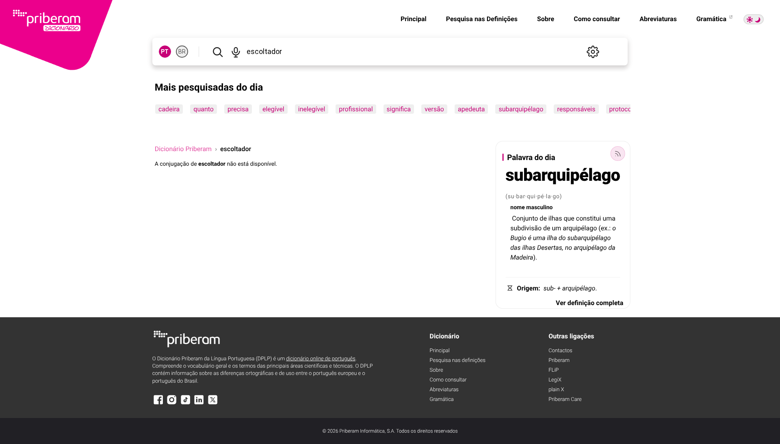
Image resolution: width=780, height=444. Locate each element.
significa (398, 109)
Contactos (560, 351)
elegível (273, 109)
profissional (356, 109)
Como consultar (597, 19)
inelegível (311, 109)
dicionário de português (320, 359)
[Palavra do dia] (617, 153)
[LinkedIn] (199, 403)
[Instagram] (172, 403)
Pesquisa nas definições (457, 360)
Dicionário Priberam (183, 149)
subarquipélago (520, 109)
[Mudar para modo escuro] (753, 19)
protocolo (623, 109)
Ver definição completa (589, 303)
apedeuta (471, 109)
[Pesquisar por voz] (236, 52)
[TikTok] (186, 403)
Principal (414, 19)
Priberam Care (564, 399)
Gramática (712, 19)
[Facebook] (158, 403)
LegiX (554, 380)
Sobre (545, 19)
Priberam (559, 360)
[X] (213, 403)
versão (434, 109)
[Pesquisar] (218, 52)
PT (165, 51)
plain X (556, 390)
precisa (238, 109)
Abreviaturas (658, 19)
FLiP (553, 370)
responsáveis (576, 109)
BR (182, 51)
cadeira (169, 109)
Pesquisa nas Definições (482, 19)
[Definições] (593, 52)
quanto (203, 109)
